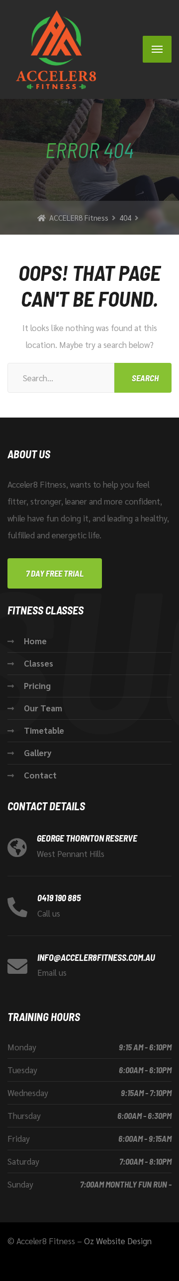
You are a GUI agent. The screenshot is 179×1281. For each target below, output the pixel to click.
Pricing (37, 685)
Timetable (44, 730)
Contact (40, 774)
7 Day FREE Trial (55, 573)
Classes (38, 663)
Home (35, 640)
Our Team (43, 707)
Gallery (38, 752)
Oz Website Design (118, 1240)
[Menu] (157, 49)
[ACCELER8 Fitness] (52, 49)
